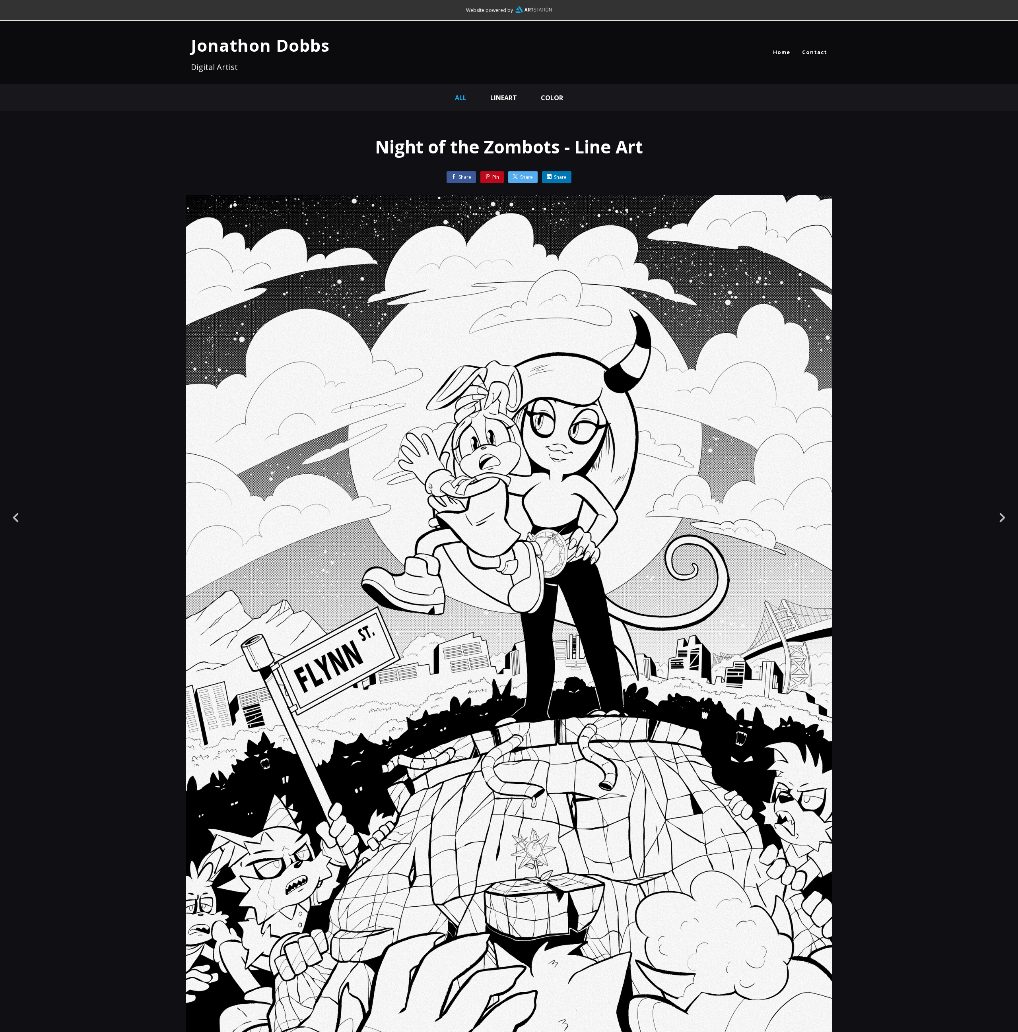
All (460, 97)
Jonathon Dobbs (260, 45)
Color (552, 97)
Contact (814, 52)
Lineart (503, 97)
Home (781, 52)
